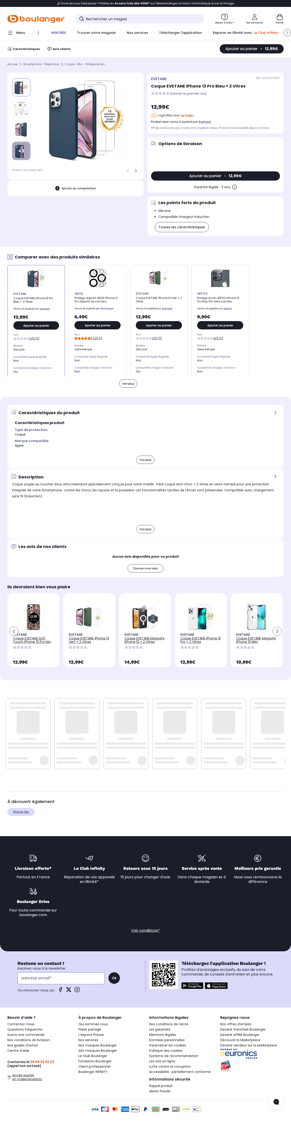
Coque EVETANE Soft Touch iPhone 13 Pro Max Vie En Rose (32, 642)
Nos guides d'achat (22, 1045)
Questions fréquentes (25, 1029)
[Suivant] (136, 170)
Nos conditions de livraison (28, 1040)
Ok (114, 978)
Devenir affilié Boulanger (239, 1034)
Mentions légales (162, 1034)
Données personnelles (167, 1040)
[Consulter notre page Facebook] (60, 991)
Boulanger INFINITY (92, 1071)
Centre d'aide (18, 1050)
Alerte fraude (159, 1091)
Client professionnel (94, 1066)
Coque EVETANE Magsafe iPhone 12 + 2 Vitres (144, 640)
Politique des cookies (166, 1050)
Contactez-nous (20, 1024)
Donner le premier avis (188, 94)
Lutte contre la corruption (170, 1066)
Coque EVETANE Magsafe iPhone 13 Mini (256, 640)
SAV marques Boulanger (97, 1050)
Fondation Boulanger (95, 1061)
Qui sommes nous (93, 1024)
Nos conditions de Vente (168, 1024)
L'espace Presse (91, 1034)
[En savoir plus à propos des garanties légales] (234, 187)
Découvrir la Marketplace (240, 1040)
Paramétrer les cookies (167, 1045)
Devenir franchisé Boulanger (243, 1029)
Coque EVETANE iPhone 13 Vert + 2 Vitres (89, 640)
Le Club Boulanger (92, 1056)
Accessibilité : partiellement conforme (180, 1071)
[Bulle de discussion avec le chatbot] (276, 1102)
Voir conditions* (145, 930)
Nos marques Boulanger (97, 1045)
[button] (287, 32)
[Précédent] (128, 170)
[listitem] (21, 108)
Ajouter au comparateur (79, 188)
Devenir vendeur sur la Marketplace (248, 1045)
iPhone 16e (21, 812)
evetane (205, 122)
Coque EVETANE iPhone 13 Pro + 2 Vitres (200, 640)
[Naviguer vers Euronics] (252, 1054)
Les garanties (159, 1029)
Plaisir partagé (89, 1029)
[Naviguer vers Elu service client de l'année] (252, 1066)
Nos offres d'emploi (235, 1024)
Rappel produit (160, 1086)
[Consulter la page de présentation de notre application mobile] (192, 985)
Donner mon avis (146, 568)
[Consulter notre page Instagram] (77, 991)
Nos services (88, 1040)
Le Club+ (187, 115)
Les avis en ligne (162, 1061)
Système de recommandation (173, 1056)
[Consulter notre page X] (68, 991)
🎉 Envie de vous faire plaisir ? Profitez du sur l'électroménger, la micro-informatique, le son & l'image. (145, 3)
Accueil (12, 64)
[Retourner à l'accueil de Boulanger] (36, 19)
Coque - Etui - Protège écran (85, 64)
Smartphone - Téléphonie (41, 64)
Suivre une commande (26, 1034)
